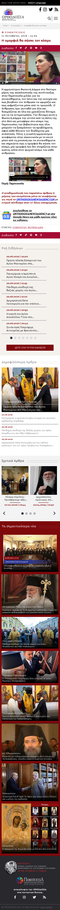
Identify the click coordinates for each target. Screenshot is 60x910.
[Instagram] (45, 9)
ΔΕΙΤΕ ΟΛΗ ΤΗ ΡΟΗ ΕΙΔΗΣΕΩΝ (30, 348)
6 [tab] (31, 338)
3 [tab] (19, 338)
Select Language (37, 3)
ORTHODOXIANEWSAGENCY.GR (35, 199)
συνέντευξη (19, 227)
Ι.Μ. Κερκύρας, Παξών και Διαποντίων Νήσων (23, 607)
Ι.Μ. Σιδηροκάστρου (11, 753)
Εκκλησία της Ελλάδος (17, 562)
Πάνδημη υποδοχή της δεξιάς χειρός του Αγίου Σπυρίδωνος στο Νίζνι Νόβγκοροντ (24, 645)
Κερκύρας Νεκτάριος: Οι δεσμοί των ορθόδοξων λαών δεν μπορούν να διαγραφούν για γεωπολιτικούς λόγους (29, 611)
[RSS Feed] (56, 9)
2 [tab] (15, 338)
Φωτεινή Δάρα (35, 227)
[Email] (36, 48)
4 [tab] (23, 338)
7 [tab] (35, 338)
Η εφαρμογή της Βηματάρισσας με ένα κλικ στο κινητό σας (29, 849)
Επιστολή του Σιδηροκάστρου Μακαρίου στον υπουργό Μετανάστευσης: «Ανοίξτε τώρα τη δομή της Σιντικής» (27, 758)
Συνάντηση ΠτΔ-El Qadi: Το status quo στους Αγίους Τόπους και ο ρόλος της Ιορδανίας (29, 798)
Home (5, 25)
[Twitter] (51, 9)
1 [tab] (11, 338)
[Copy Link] (26, 48)
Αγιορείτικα (7, 846)
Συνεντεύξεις (15, 25)
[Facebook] (40, 9)
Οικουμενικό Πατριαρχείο (14, 675)
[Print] (31, 48)
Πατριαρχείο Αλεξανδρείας (14, 713)
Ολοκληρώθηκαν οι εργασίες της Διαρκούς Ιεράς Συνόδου (27, 567)
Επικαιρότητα (8, 793)
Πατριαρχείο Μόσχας (12, 641)
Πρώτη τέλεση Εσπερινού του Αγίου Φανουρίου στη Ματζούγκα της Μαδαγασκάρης (26, 717)
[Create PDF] (41, 48)
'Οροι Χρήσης (46, 907)
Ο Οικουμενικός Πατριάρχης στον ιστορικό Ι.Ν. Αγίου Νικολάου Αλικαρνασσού (26, 680)
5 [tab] (27, 338)
